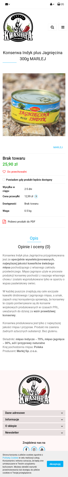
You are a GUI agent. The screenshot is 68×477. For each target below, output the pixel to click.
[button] (60, 4)
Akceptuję (55, 464)
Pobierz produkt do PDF (21, 221)
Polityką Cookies (10, 458)
